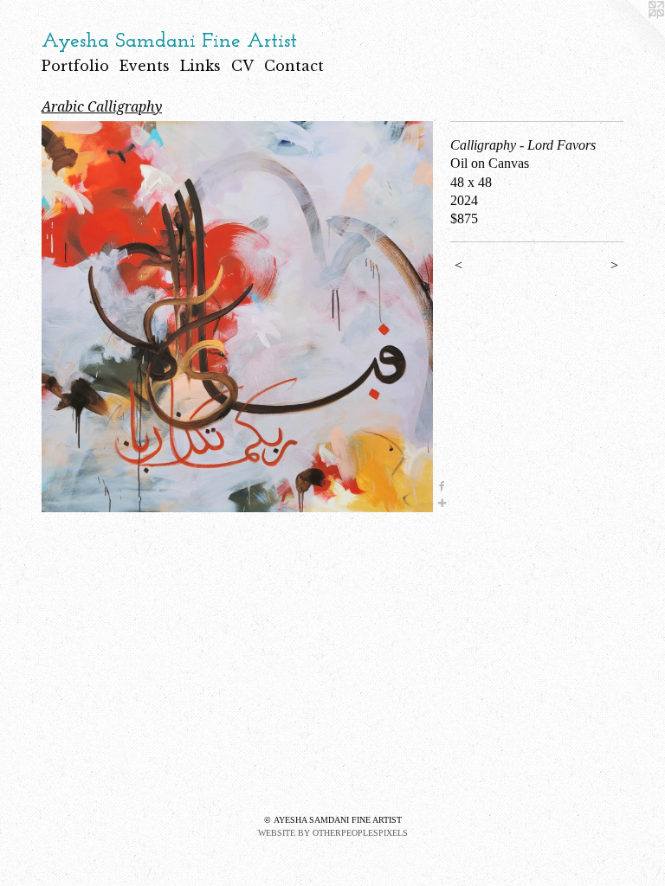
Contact (294, 65)
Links (200, 65)
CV (242, 65)
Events (144, 65)
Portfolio (75, 65)
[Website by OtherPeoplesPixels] (630, 34)
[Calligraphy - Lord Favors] (237, 316)
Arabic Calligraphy (102, 107)
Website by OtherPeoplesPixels (333, 833)
